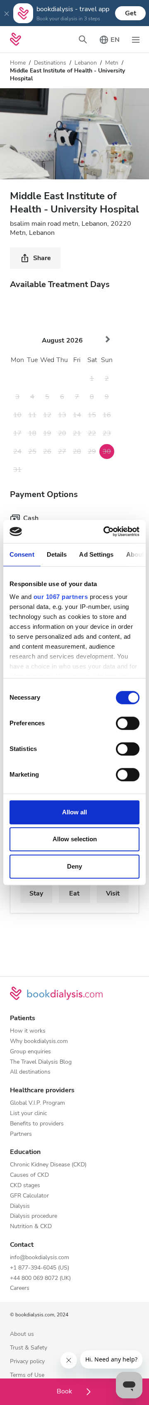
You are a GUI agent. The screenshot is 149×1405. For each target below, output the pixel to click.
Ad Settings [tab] (96, 554)
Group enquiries (30, 1051)
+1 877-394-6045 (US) (39, 1268)
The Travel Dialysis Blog (41, 1062)
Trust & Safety (28, 1348)
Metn (111, 63)
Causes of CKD (29, 1175)
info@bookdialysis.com (39, 1257)
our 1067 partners (61, 596)
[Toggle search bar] (83, 39)
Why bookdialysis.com (39, 1041)
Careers (19, 1288)
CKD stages (25, 1185)
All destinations (30, 1072)
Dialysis (20, 1206)
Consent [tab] (22, 554)
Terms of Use (27, 1375)
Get (130, 13)
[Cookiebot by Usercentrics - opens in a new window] (105, 531)
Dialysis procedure (33, 1216)
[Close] (6, 13)
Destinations (50, 63)
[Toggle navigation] (136, 39)
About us (22, 1334)
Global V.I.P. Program (37, 1103)
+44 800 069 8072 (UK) (40, 1278)
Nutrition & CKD (31, 1226)
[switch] (127, 723)
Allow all (74, 812)
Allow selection (75, 839)
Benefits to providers (37, 1123)
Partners (21, 1134)
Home (18, 63)
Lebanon (85, 63)
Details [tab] (57, 554)
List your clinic (28, 1113)
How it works (28, 1031)
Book (65, 1391)
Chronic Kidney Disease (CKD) (48, 1164)
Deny (74, 866)
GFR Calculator (29, 1196)
